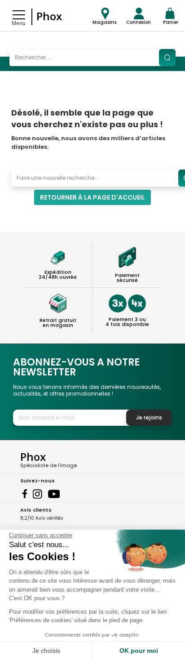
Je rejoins (149, 417)
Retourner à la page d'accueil (92, 197)
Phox (49, 16)
